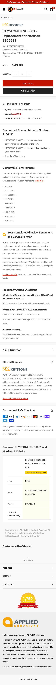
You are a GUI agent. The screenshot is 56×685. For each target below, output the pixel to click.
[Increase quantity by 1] (29, 73)
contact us (39, 181)
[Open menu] (4, 9)
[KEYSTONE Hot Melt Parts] (28, 24)
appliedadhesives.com (41, 666)
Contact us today (10, 274)
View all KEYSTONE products (15, 398)
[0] (51, 9)
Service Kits (8, 17)
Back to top (28, 560)
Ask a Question (28, 90)
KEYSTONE (16, 114)
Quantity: (7, 74)
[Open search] (45, 9)
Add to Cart (28, 83)
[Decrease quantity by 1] (15, 73)
